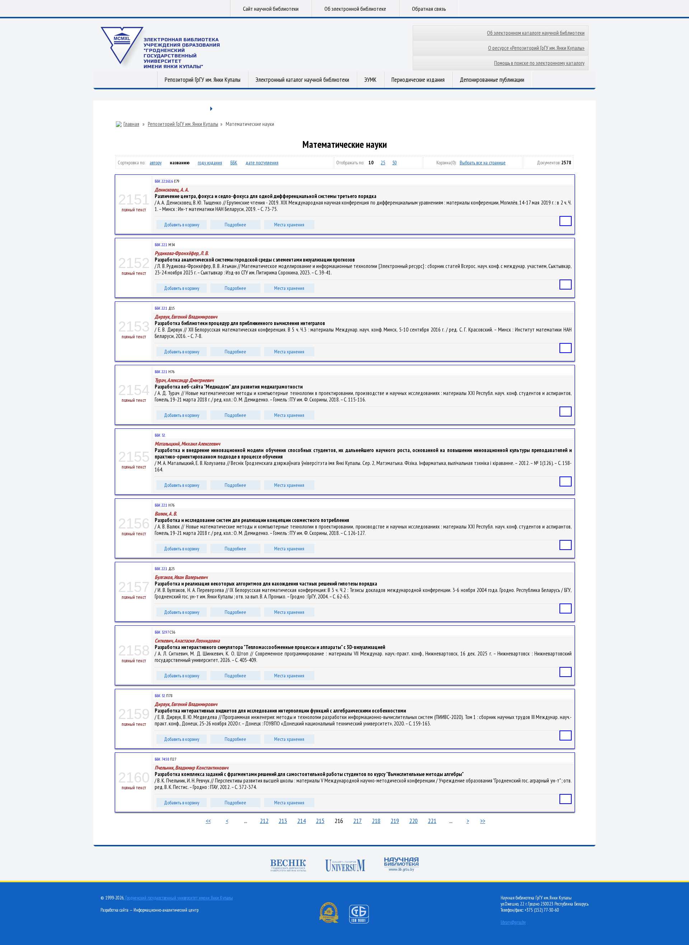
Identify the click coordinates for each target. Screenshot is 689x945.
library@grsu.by (513, 922)
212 (264, 821)
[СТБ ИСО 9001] (363, 922)
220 (413, 821)
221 (432, 821)
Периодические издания (418, 80)
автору (155, 162)
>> (482, 821)
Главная (131, 124)
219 (394, 821)
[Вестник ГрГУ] (288, 866)
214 (301, 821)
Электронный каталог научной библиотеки (302, 80)
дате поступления (261, 162)
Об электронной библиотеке (355, 8)
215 (320, 821)
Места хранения (289, 224)
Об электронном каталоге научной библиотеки (536, 32)
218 (376, 821)
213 (282, 821)
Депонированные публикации (492, 80)
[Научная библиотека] (401, 865)
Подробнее (235, 224)
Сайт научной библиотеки (271, 8)
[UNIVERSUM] (345, 866)
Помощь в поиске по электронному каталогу (539, 63)
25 (383, 162)
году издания (210, 162)
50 (394, 162)
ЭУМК (370, 80)
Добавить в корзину (181, 224)
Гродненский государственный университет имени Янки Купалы (179, 898)
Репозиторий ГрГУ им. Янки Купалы (202, 80)
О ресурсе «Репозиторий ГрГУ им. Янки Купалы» (536, 47)
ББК (233, 162)
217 (357, 821)
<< (208, 821)
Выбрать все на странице (483, 162)
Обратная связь (429, 8)
